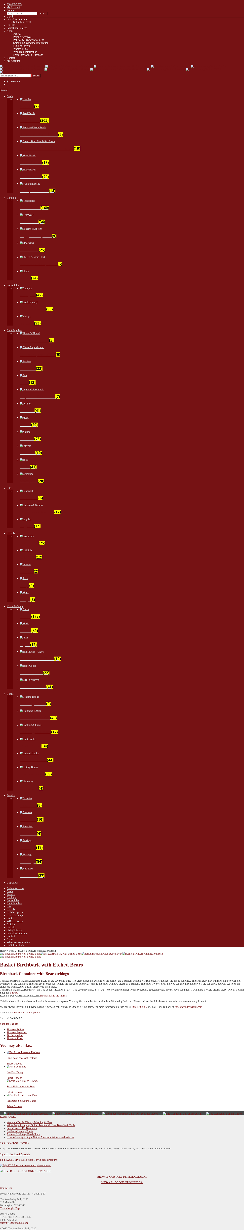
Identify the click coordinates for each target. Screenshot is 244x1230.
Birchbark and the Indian (53, 995)
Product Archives (22, 36)
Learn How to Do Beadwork (22, 1128)
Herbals (11, 533)
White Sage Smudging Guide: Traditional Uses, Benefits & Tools (41, 1125)
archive (12, 950)
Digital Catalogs (15, 945)
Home (3, 950)
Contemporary (32, 1012)
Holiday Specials (15, 912)
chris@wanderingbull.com (188, 1006)
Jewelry (11, 795)
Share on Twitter (15, 1029)
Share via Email (15, 1038)
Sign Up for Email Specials (15, 1154)
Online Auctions (15, 888)
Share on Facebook (17, 1032)
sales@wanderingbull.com (14, 1222)
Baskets (14, 992)
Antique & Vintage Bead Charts (23, 1134)
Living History (14, 930)
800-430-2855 (139, 1006)
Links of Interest (21, 45)
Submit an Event (22, 22)
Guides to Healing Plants (20, 1131)
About (10, 31)
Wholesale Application (18, 942)
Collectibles (13, 285)
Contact (11, 57)
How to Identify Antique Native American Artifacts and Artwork (40, 1137)
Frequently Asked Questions (28, 54)
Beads (10, 96)
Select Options (14, 1063)
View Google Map (10, 1208)
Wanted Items (20, 48)
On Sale (11, 25)
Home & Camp (15, 606)
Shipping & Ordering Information (30, 42)
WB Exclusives (15, 921)
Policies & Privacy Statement (28, 39)
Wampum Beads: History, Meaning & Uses (29, 1122)
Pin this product (15, 1035)
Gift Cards (12, 882)
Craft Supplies (14, 330)
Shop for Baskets (9, 1023)
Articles (17, 34)
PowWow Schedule (17, 19)
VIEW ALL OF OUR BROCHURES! (122, 1182)
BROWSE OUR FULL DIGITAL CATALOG (122, 1176)
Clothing (11, 197)
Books (10, 693)
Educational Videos (17, 28)
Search (36, 75)
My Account (13, 60)
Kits (9, 488)
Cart (10, 16)
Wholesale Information (25, 51)
